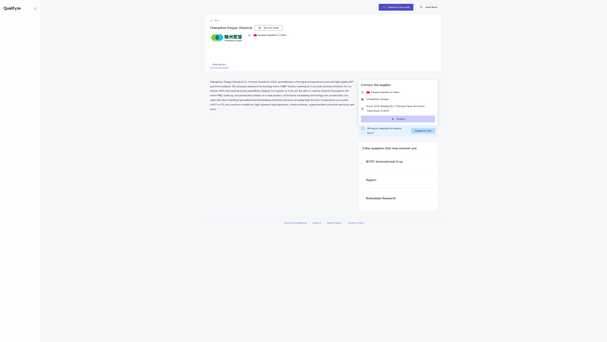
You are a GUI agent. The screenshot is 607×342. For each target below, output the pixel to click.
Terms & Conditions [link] (295, 223)
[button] (324, 20)
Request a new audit (399, 7)
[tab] (219, 64)
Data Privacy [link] (334, 223)
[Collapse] (35, 8)
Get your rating (271, 28)
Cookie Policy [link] (356, 223)
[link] (398, 162)
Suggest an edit (423, 131)
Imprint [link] (317, 223)
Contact (401, 119)
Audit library (431, 7)
